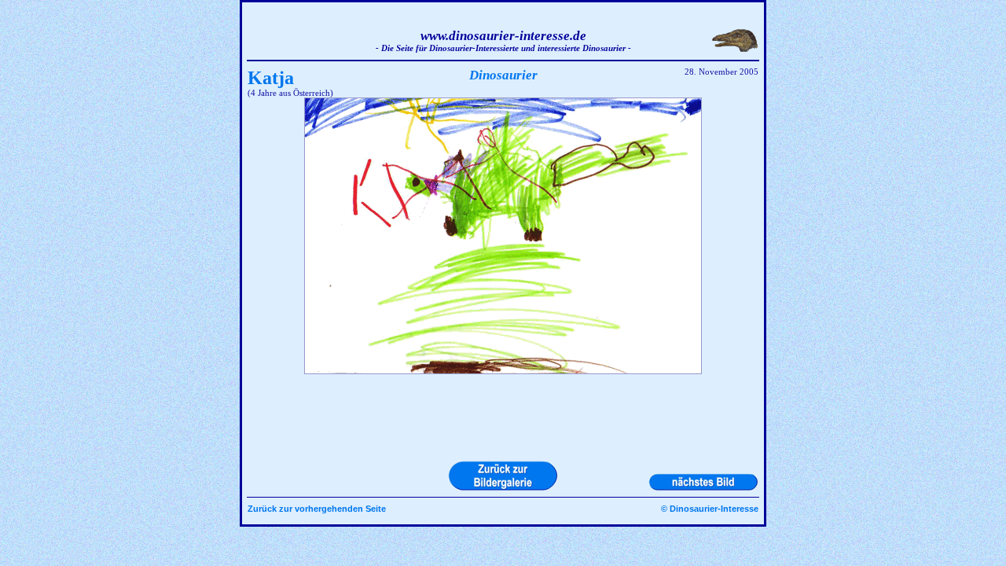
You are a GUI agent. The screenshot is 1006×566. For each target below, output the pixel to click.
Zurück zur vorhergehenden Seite (317, 508)
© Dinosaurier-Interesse (709, 508)
